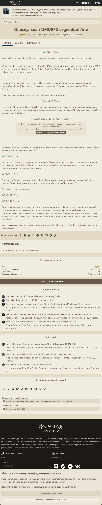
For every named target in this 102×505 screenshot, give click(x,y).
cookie (30, 478)
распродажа (8, 228)
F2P (83, 86)
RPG (49, 66)
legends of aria (68, 35)
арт (60, 110)
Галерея (18, 43)
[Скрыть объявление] (98, 9)
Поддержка (7, 466)
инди (56, 216)
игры (64, 107)
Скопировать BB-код (10, 406)
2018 (73, 110)
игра (68, 110)
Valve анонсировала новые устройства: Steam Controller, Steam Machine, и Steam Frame (48, 304)
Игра (4, 58)
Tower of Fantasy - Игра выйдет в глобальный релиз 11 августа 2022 (38, 354)
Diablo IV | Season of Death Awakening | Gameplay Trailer (33, 296)
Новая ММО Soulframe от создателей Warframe (29, 364)
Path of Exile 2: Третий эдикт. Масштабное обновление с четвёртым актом (41, 321)
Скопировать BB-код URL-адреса (14, 398)
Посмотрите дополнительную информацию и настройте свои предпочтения (38, 486)
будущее (18, 180)
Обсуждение (33, 43)
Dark (47, 69)
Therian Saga (61, 165)
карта (21, 189)
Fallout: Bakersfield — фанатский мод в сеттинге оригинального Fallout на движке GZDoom (50, 314)
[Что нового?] (77, 3)
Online (40, 69)
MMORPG (95, 66)
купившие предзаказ (47, 58)
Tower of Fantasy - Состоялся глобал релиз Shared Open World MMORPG (41, 344)
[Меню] (3, 2)
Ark (52, 225)
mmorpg (79, 35)
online (43, 66)
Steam (19, 58)
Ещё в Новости (51, 289)
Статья (7, 43)
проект (5, 183)
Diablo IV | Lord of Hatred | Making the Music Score (30, 300)
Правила (6, 462)
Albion (23, 165)
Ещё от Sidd (51, 337)
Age (51, 69)
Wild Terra (32, 165)
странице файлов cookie (73, 129)
